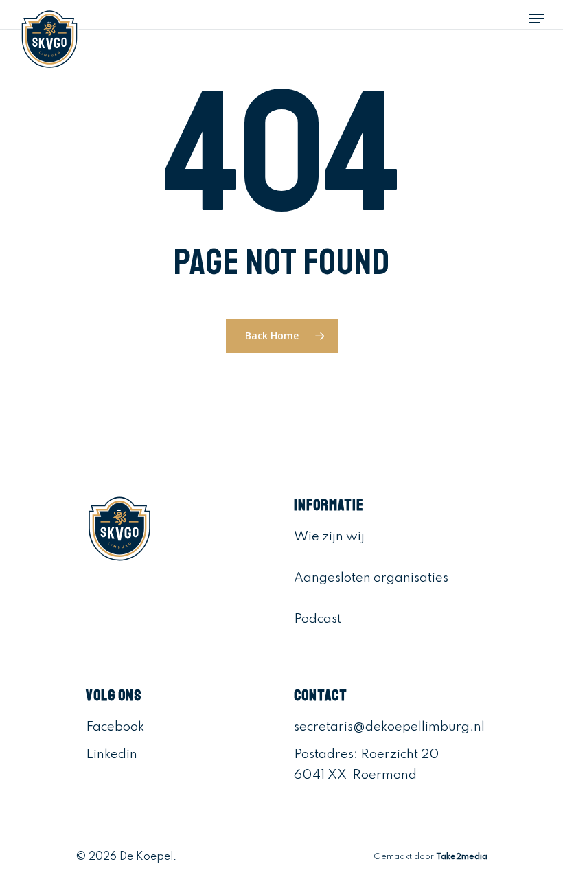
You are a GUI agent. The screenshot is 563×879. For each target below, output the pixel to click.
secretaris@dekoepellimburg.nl (389, 726)
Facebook (115, 726)
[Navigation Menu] (536, 18)
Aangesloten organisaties (371, 577)
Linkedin (111, 754)
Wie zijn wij (329, 536)
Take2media (461, 857)
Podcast (317, 619)
